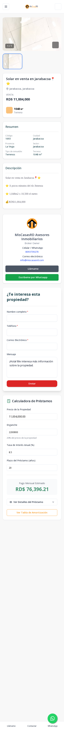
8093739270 (32, 251)
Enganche (12, 425)
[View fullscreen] (55, 45)
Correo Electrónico (17, 340)
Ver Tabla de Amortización (32, 512)
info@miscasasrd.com (32, 260)
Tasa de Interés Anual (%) (20, 445)
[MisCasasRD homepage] (32, 6)
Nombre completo (17, 311)
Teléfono (12, 325)
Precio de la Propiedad (19, 409)
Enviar (32, 383)
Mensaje (11, 354)
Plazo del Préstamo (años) (21, 460)
